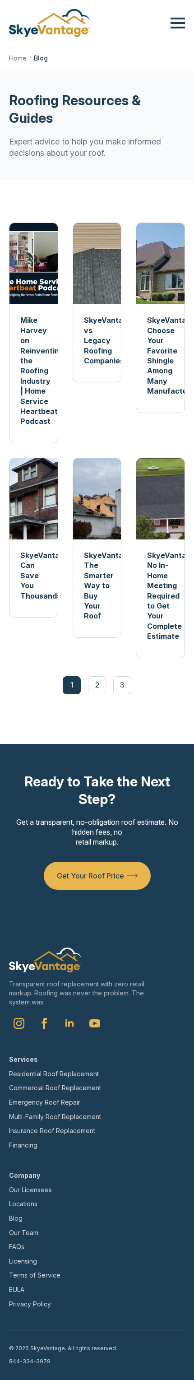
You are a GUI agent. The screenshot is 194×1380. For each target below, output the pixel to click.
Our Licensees (30, 1190)
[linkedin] (69, 1023)
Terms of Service (34, 1275)
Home (18, 58)
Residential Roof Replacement (54, 1074)
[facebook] (44, 1023)
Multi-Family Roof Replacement (55, 1116)
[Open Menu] (178, 23)
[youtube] (95, 1023)
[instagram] (19, 1023)
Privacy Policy (30, 1304)
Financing (23, 1145)
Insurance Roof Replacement (52, 1130)
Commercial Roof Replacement (55, 1088)
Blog (16, 1218)
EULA (16, 1289)
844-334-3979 (30, 1361)
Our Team (23, 1232)
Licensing (23, 1261)
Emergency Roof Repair (44, 1102)
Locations (23, 1204)
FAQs (16, 1246)
